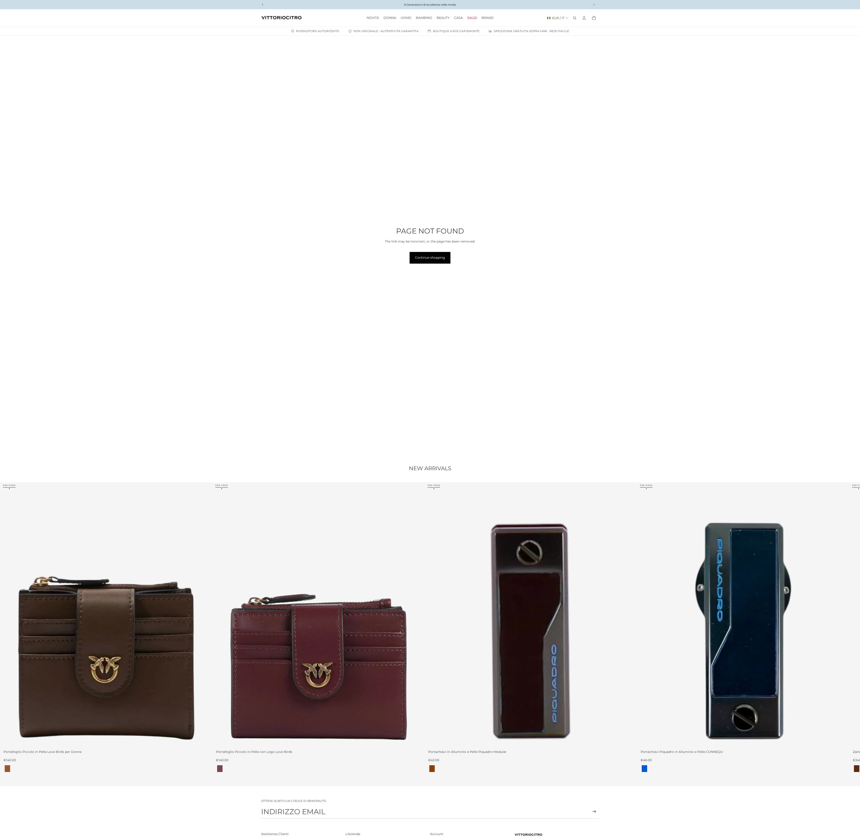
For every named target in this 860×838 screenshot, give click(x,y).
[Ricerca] (575, 18)
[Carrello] (594, 18)
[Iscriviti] (594, 811)
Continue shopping (430, 258)
